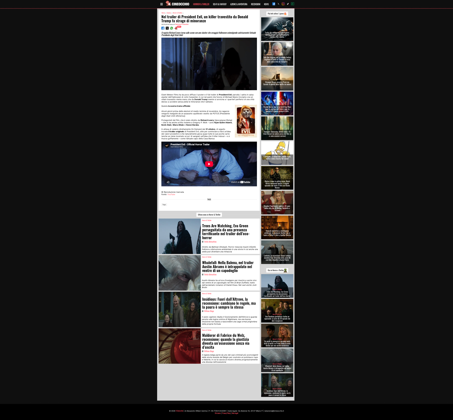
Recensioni (255, 4)
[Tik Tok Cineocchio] (287, 4)
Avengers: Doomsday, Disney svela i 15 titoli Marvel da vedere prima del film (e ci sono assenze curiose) (277, 133)
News (266, 4)
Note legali (235, 413)
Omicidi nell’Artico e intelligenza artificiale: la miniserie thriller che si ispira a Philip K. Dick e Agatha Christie (277, 232)
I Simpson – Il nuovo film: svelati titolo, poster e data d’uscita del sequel (277, 157)
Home (163, 13)
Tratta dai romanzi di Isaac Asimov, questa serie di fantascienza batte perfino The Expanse (277, 34)
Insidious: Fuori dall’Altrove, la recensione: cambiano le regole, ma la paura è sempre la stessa (277, 393)
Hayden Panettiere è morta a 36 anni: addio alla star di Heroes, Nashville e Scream (277, 208)
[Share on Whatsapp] (171, 29)
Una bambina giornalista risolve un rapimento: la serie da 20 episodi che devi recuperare (277, 318)
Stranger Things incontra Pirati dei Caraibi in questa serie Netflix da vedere (277, 83)
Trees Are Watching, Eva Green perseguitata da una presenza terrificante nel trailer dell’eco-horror (277, 293)
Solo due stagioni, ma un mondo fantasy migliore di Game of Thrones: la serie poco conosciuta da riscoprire (277, 59)
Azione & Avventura (238, 4)
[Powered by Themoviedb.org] (291, 4)
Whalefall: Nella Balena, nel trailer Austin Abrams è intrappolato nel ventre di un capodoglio (277, 368)
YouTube (171, 194)
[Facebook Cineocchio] (273, 4)
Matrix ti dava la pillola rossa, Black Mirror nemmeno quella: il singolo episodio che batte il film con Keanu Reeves (277, 184)
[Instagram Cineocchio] (282, 4)
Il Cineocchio (179, 410)
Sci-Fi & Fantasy (219, 4)
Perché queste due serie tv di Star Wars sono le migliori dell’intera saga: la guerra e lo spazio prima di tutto (277, 109)
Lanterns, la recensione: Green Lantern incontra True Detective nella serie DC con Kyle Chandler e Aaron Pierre (277, 257)
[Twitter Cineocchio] (277, 4)
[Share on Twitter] (167, 29)
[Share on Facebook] (162, 29)
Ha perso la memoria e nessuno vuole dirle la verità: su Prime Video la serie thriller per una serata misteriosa (277, 343)
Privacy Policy (226, 413)
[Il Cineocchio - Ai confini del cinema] (177, 4)
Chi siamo (218, 413)
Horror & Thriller (201, 4)
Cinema (169, 13)
